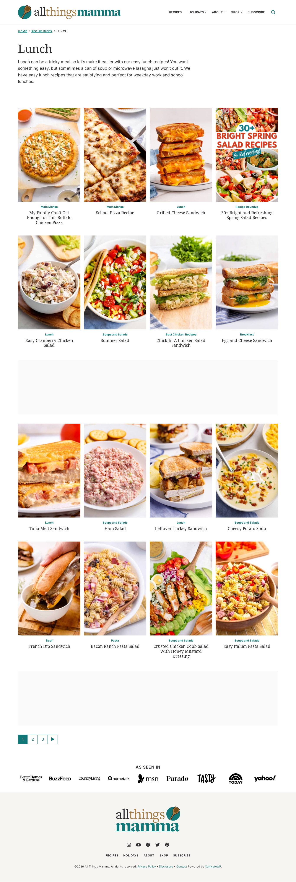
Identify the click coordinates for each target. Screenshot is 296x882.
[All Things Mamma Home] (69, 12)
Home (22, 31)
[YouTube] (138, 845)
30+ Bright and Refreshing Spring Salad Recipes (246, 215)
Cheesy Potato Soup (247, 528)
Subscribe (256, 12)
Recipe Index (41, 31)
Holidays (196, 12)
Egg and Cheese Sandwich (247, 340)
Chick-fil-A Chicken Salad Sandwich (180, 343)
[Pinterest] (167, 845)
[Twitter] (157, 845)
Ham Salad (115, 528)
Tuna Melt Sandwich (49, 528)
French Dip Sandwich (49, 646)
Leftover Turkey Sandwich (181, 528)
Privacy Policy (147, 866)
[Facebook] (148, 845)
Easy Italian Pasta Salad (246, 646)
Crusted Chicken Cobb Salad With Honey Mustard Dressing (181, 651)
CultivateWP (213, 866)
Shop (235, 12)
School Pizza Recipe (115, 213)
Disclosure (166, 866)
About (217, 12)
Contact (181, 866)
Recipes (175, 12)
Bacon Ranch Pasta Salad (115, 646)
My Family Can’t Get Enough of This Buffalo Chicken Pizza (49, 218)
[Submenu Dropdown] (205, 12)
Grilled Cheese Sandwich (181, 213)
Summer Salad (115, 340)
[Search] (273, 12)
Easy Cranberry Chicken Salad (49, 343)
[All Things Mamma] (148, 834)
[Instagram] (129, 845)
